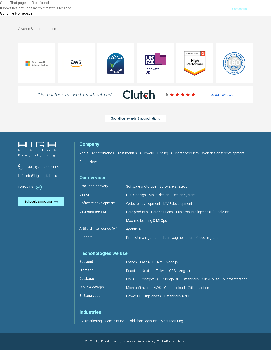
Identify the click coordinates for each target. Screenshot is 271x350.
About (83, 153)
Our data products (185, 153)
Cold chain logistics (143, 321)
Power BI (133, 296)
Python (131, 262)
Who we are (158, 9)
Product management (143, 237)
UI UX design (136, 195)
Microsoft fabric (235, 279)
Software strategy (173, 186)
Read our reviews (219, 94)
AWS (157, 288)
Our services (133, 9)
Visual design (159, 195)
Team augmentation (178, 237)
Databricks (190, 279)
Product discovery (93, 186)
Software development (97, 203)
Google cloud (174, 288)
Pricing (197, 9)
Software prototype (141, 186)
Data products (137, 212)
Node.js (172, 262)
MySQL (131, 279)
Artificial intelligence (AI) (98, 228)
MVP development (177, 203)
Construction (115, 321)
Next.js (147, 271)
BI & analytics (89, 296)
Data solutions (162, 212)
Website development (143, 203)
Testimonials (127, 153)
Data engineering (92, 211)
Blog (82, 162)
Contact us (239, 9)
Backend (86, 261)
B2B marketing (90, 321)
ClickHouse (210, 279)
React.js (132, 271)
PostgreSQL (150, 279)
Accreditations (103, 153)
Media (213, 9)
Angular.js (186, 271)
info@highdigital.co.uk (42, 176)
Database (86, 278)
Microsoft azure (138, 288)
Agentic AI (134, 229)
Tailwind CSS (166, 271)
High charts (152, 296)
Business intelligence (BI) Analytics (203, 212)
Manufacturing (172, 321)
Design (84, 194)
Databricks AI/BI (176, 296)
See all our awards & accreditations (135, 118)
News (94, 162)
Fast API (146, 262)
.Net (159, 262)
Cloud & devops (91, 287)
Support (85, 237)
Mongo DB (171, 279)
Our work (180, 9)
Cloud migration (208, 237)
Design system (183, 195)
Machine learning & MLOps (146, 220)
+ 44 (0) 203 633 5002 (42, 167)
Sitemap (181, 341)
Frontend (86, 270)
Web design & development (223, 153)
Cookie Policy (165, 341)
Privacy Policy (146, 341)
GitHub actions (199, 288)
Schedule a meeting (38, 201)
